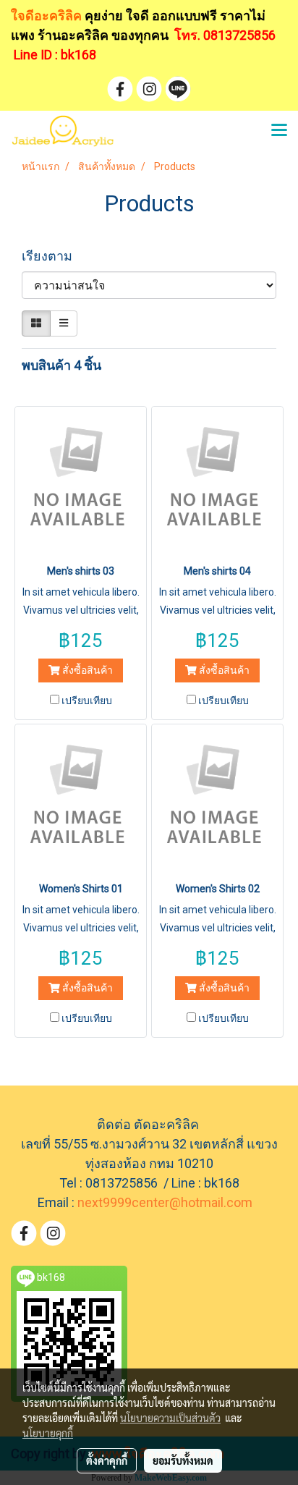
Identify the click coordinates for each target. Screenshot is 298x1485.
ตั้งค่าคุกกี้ (106, 1460)
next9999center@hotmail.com (164, 1202)
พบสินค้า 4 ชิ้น (61, 365)
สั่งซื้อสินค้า (86, 670)
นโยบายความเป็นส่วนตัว (170, 1417)
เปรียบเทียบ (86, 700)
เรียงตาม (51, 255)
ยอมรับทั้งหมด (183, 1460)
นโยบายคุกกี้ (47, 1432)
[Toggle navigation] (279, 131)
